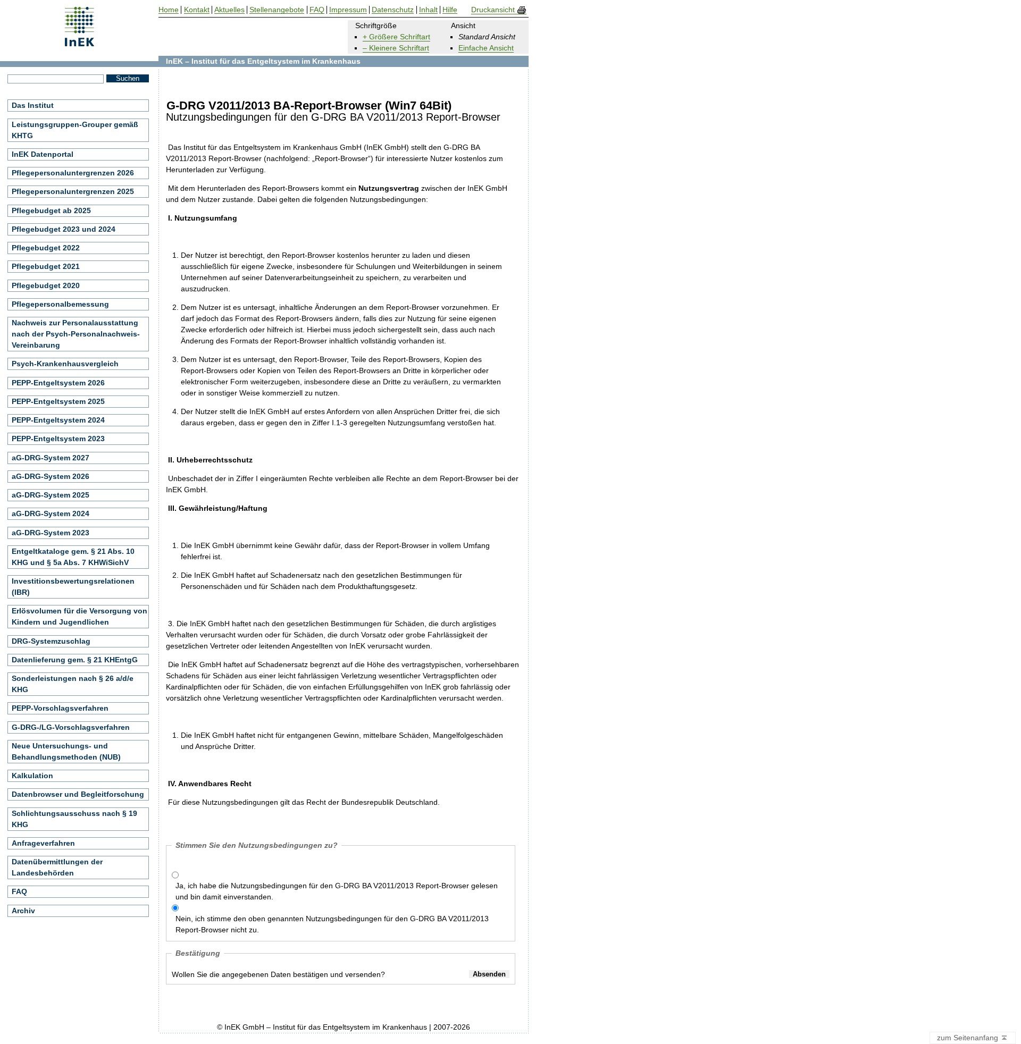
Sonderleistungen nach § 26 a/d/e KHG (72, 684)
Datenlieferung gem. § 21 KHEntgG (75, 659)
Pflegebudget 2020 (46, 285)
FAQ (19, 891)
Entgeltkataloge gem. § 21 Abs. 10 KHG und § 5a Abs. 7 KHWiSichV (73, 557)
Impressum (348, 10)
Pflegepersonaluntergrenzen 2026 (73, 173)
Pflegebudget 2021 (46, 266)
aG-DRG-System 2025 (50, 495)
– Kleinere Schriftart (396, 48)
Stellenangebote (276, 10)
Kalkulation (32, 775)
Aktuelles (229, 10)
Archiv (23, 910)
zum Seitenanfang (968, 1037)
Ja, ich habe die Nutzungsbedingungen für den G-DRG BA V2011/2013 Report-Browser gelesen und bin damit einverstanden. (336, 891)
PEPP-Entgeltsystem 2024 (58, 420)
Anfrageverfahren (43, 843)
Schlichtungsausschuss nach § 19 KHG (74, 819)
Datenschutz (393, 10)
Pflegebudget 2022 (46, 247)
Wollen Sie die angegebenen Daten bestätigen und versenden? (278, 974)
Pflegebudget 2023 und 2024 (63, 229)
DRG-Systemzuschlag (51, 641)
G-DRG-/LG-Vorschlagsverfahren (71, 727)
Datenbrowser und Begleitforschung (78, 794)
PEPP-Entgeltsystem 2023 (58, 438)
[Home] (79, 43)
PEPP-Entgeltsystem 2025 (58, 401)
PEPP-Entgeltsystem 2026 (58, 382)
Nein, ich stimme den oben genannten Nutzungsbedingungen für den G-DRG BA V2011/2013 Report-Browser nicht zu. (332, 924)
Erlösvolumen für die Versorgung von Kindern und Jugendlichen (79, 616)
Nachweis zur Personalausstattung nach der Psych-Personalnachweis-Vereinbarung (76, 333)
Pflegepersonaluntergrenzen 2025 (73, 191)
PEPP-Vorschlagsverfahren (60, 708)
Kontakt (197, 10)
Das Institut (33, 105)
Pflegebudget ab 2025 (51, 210)
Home (168, 10)
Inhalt (428, 10)
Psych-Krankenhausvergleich (65, 363)
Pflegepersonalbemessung (60, 304)
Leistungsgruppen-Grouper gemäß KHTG (75, 130)
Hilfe (449, 10)
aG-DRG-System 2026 (50, 476)
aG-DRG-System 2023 (50, 532)
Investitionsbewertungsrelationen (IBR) (73, 586)
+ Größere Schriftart (396, 36)
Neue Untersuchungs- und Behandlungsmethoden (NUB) (66, 751)
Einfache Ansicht (486, 48)
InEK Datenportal (42, 154)
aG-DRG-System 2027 (50, 457)
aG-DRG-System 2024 (50, 513)
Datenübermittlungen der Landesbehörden (57, 867)
